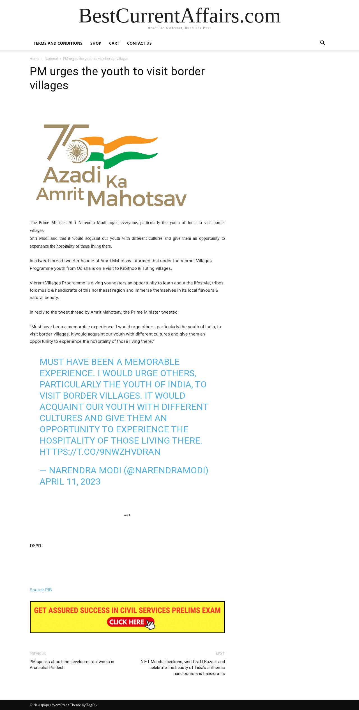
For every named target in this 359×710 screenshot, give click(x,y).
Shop (95, 43)
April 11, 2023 (70, 481)
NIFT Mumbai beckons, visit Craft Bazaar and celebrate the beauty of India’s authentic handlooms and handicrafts (183, 667)
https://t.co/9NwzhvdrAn (100, 451)
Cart (114, 43)
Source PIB (41, 589)
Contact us (139, 43)
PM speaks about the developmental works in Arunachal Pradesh (72, 664)
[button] (322, 43)
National (51, 58)
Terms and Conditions (58, 43)
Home (34, 58)
